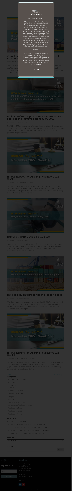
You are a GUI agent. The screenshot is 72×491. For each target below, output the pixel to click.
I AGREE (36, 69)
